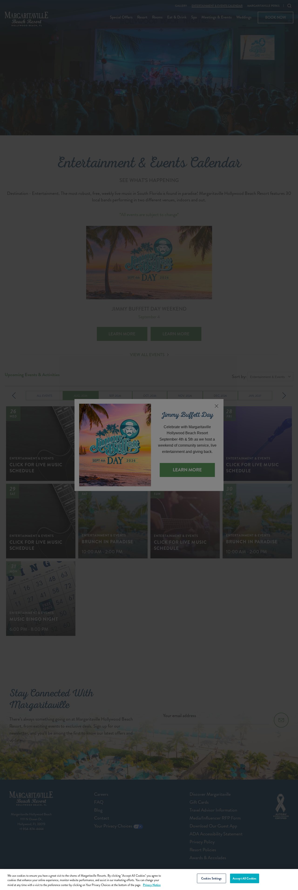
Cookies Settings (211, 878)
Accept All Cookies (244, 878)
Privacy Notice (152, 885)
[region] (149, 879)
